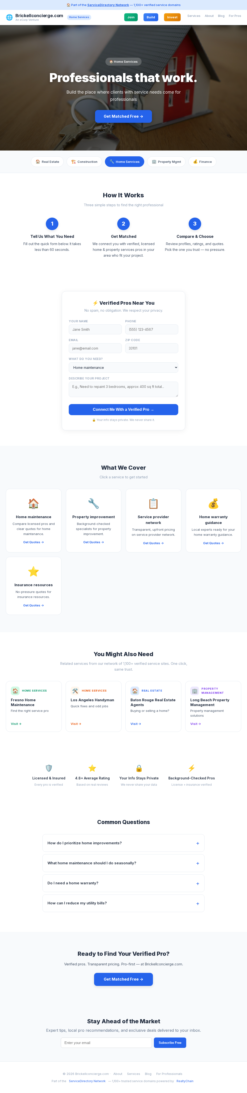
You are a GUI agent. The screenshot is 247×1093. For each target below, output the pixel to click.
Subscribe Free (170, 1043)
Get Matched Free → (123, 116)
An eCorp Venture (27, 19)
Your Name (78, 321)
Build (151, 17)
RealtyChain (185, 1081)
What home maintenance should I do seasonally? (92, 863)
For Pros (235, 16)
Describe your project (89, 378)
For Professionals (169, 1074)
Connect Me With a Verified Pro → (123, 409)
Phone (130, 321)
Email (73, 340)
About (209, 16)
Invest (172, 17)
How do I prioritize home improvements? (85, 843)
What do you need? (86, 359)
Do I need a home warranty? (73, 883)
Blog (221, 16)
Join (131, 17)
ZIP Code (132, 340)
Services (193, 16)
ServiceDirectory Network (108, 5)
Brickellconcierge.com (39, 15)
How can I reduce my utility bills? (77, 903)
